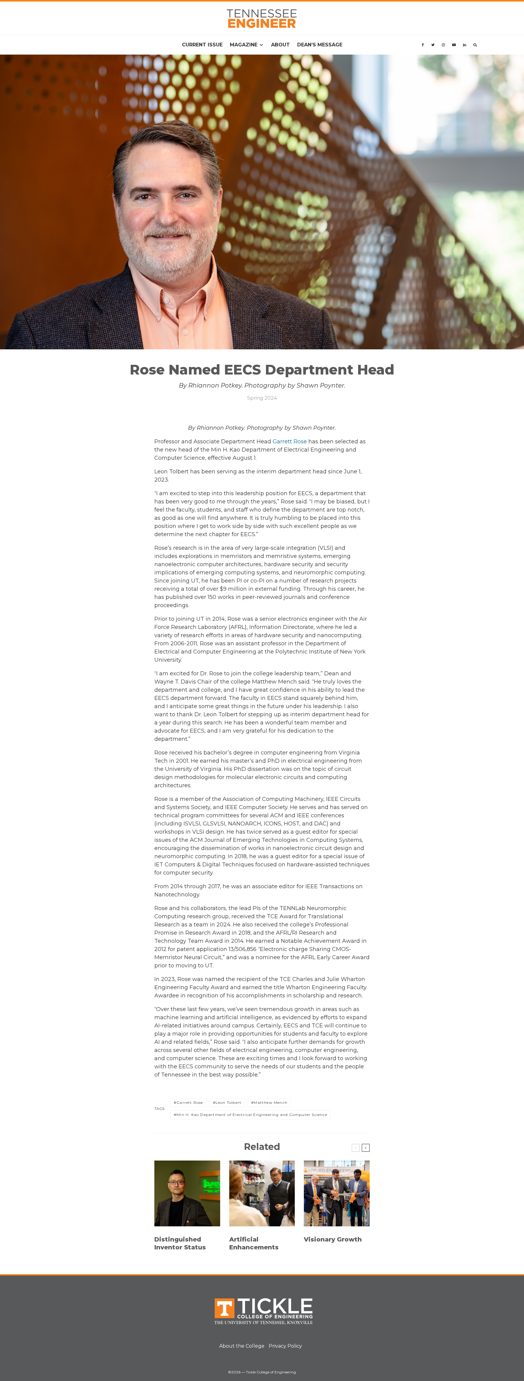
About (280, 45)
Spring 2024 (262, 398)
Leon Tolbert (228, 1102)
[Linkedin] (464, 45)
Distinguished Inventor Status (180, 1243)
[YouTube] (453, 45)
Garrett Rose (290, 441)
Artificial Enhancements (254, 1243)
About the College (241, 1346)
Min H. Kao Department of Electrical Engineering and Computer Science (251, 1114)
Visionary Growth (333, 1239)
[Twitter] (433, 45)
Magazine (243, 45)
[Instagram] (443, 45)
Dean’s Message (319, 45)
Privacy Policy (285, 1346)
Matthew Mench (270, 1102)
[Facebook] (423, 45)
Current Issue (202, 45)
